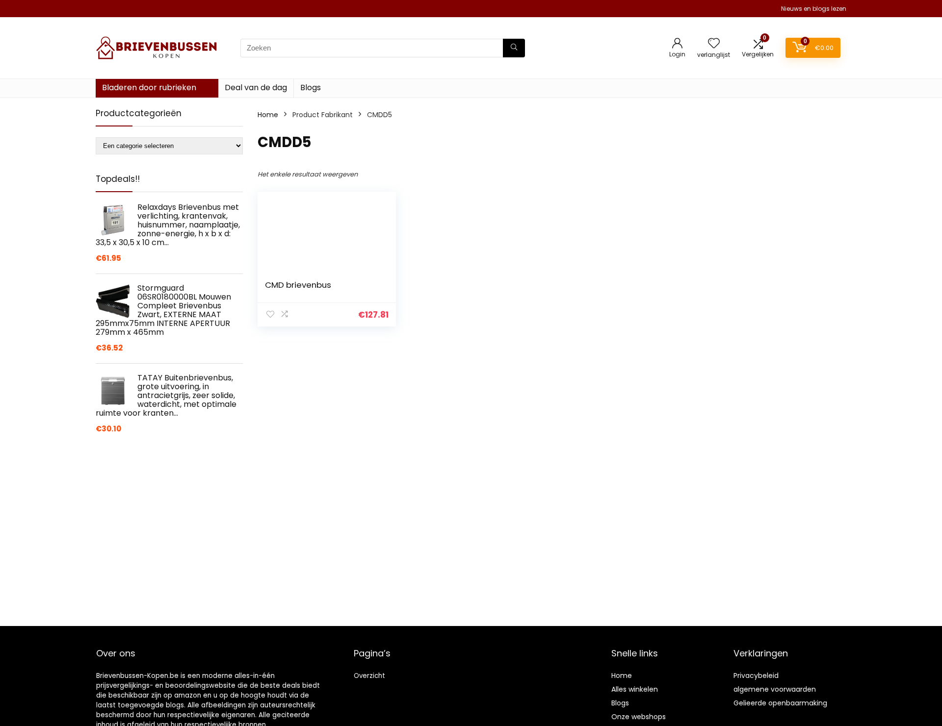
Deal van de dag (256, 87)
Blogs (310, 87)
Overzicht (369, 675)
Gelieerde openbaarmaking (780, 703)
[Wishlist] (714, 44)
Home (268, 115)
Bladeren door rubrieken (149, 87)
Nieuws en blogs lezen (813, 8)
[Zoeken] (514, 48)
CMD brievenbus (298, 285)
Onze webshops (638, 717)
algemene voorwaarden (774, 689)
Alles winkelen (634, 689)
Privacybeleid (756, 675)
